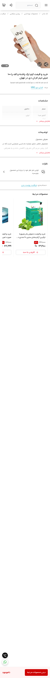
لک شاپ (45, 14)
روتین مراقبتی (15, 14)
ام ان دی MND (37, 87)
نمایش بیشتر (44, 121)
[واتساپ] (5, 662)
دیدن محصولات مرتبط (36, 672)
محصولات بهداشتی (31, 14)
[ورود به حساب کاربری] (11, 5)
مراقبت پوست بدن (29, 185)
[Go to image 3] (2, 65)
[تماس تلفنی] (5, 655)
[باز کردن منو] (45, 5)
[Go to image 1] (7, 65)
